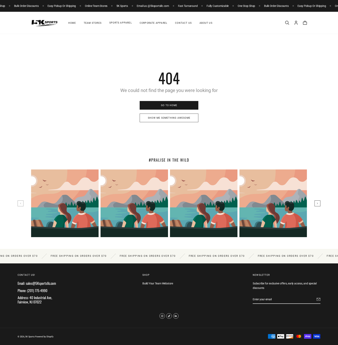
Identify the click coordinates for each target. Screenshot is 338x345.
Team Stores (93, 23)
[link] (169, 105)
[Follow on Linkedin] (176, 316)
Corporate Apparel (153, 23)
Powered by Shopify (44, 336)
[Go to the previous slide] (20, 203)
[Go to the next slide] (317, 203)
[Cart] (305, 23)
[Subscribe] (318, 299)
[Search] (287, 23)
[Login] (296, 23)
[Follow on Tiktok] (169, 316)
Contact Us (183, 23)
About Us (206, 23)
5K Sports (29, 336)
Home (72, 23)
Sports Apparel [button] (120, 22)
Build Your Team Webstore (157, 283)
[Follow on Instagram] (162, 316)
